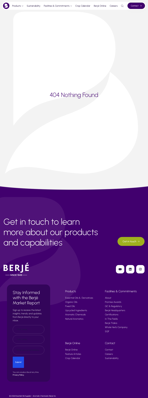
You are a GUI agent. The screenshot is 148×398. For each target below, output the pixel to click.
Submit (18, 362)
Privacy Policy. (18, 375)
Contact (134, 5)
